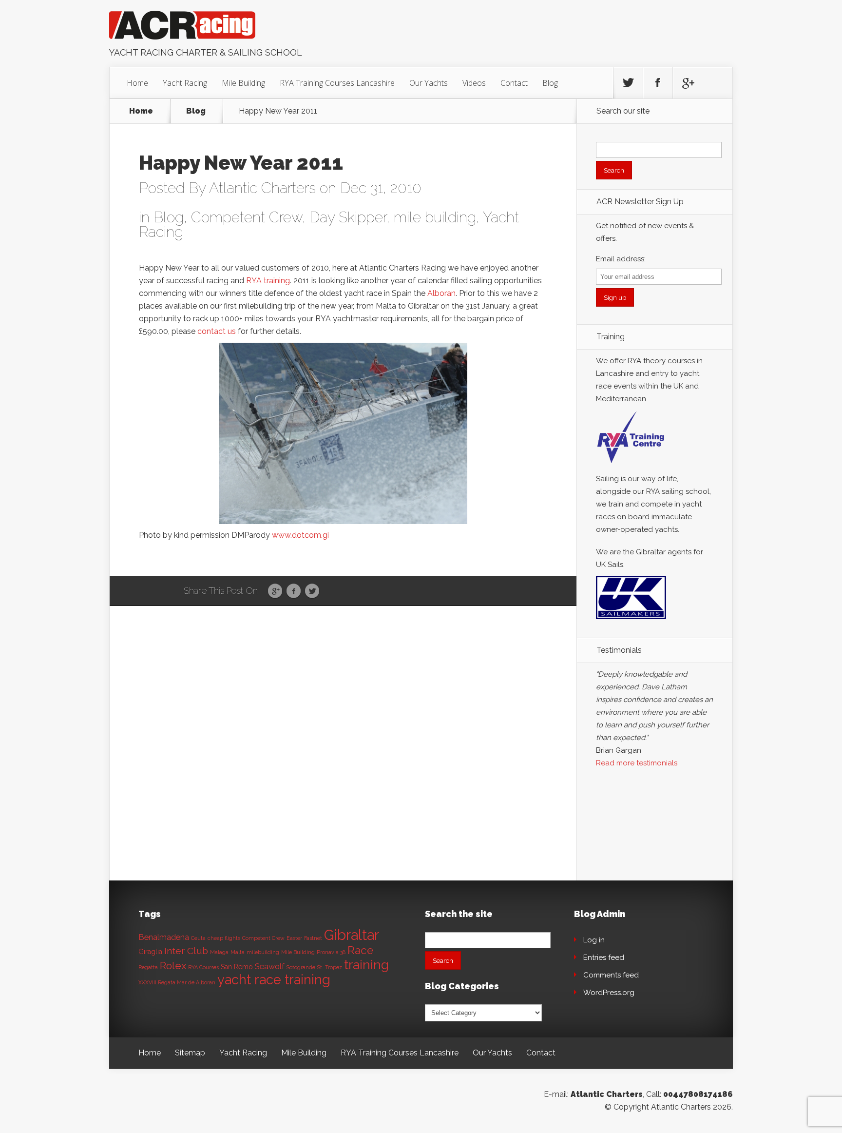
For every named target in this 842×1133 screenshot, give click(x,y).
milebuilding (263, 952)
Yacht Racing (185, 83)
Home (137, 83)
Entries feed (603, 957)
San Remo (237, 967)
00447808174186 (698, 1094)
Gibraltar (351, 934)
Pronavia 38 (331, 952)
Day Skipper (347, 217)
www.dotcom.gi (300, 535)
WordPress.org (608, 992)
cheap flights (224, 938)
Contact (514, 83)
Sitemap (190, 1052)
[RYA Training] (631, 466)
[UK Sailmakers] (631, 621)
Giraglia (150, 952)
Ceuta (198, 938)
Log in (594, 940)
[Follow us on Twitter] (628, 82)
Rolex (173, 966)
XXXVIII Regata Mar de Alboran (176, 982)
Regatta (148, 967)
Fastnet (313, 938)
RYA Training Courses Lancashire (337, 83)
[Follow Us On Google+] (687, 82)
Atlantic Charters (262, 187)
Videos (474, 83)
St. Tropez (329, 967)
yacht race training (273, 979)
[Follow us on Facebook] (657, 82)
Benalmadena (163, 937)
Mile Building (243, 83)
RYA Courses (203, 967)
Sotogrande (301, 967)
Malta (237, 952)
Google (275, 591)
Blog (550, 83)
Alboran (441, 293)
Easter (294, 938)
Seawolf (270, 966)
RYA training (268, 280)
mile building (435, 217)
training (366, 964)
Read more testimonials (636, 763)
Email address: (621, 258)
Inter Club (186, 951)
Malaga (219, 952)
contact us (216, 331)
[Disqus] (343, 757)
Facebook (293, 591)
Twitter (312, 591)
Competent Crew (246, 217)
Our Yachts (428, 83)
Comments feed (611, 975)
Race (360, 950)
